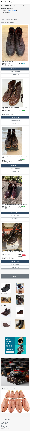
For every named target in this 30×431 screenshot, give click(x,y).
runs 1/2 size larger (12, 10)
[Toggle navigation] (26, 2)
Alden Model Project (7, 2)
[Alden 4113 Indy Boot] (20, 312)
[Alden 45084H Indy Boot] (6, 312)
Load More (15, 276)
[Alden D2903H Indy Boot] (6, 324)
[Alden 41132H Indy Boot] (6, 287)
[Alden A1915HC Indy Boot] (20, 287)
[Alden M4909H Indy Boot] (20, 324)
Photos (17, 74)
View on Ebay (15, 68)
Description (17, 71)
